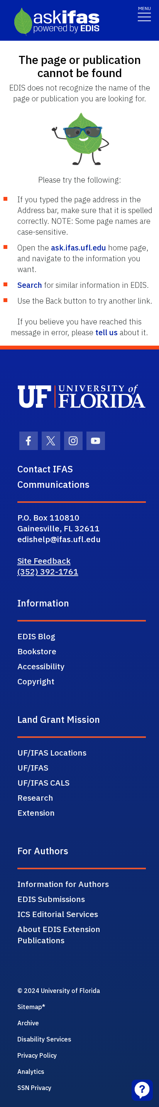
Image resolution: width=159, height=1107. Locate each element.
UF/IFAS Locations (51, 752)
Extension (36, 812)
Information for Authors (63, 884)
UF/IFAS (32, 767)
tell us (106, 332)
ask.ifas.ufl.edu (78, 247)
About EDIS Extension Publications (58, 935)
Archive (28, 1023)
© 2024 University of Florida (58, 990)
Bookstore (36, 651)
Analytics (30, 1071)
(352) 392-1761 (47, 571)
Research (35, 797)
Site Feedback (44, 560)
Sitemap (29, 1007)
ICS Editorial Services (57, 914)
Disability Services (44, 1039)
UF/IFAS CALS (43, 782)
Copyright (35, 681)
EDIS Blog (36, 636)
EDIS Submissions (51, 899)
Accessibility (40, 666)
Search (29, 285)
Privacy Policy (37, 1055)
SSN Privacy (34, 1088)
